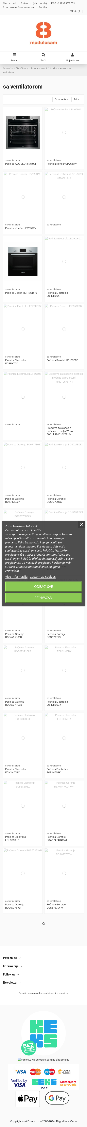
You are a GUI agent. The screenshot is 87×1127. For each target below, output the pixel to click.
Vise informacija (16, 576)
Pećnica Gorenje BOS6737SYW (56, 906)
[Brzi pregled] (22, 158)
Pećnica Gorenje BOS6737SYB (14, 906)
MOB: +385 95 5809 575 (63, 3)
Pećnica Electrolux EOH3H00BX (15, 771)
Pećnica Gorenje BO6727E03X (56, 500)
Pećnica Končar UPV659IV (62, 163)
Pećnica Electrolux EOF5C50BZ (15, 838)
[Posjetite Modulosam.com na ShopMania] (43, 1059)
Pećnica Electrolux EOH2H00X (57, 294)
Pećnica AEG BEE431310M (20, 163)
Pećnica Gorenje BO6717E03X (14, 500)
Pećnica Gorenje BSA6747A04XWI (57, 838)
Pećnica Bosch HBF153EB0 (62, 360)
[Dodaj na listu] (22, 153)
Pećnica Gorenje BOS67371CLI (56, 636)
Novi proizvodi (10, 3)
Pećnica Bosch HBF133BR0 (21, 292)
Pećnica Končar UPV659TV (20, 228)
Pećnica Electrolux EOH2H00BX (57, 703)
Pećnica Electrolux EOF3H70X (15, 362)
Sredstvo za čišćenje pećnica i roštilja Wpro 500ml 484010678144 (60, 431)
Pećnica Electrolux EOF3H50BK (57, 771)
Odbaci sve (43, 586)
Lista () (76, 11)
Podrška (43, 7)
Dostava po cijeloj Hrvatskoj (34, 3)
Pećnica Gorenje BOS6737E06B (14, 636)
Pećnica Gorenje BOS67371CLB (14, 703)
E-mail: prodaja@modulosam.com (19, 7)
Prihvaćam (43, 598)
